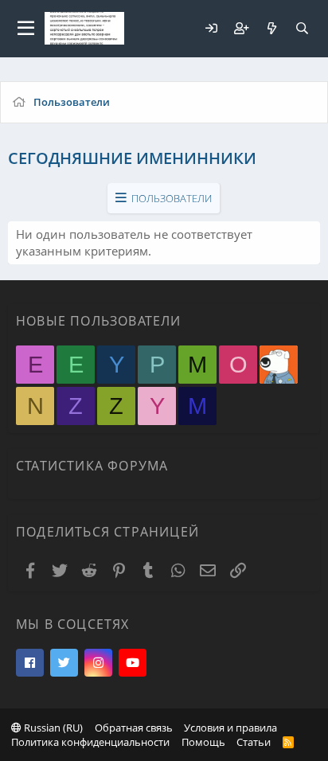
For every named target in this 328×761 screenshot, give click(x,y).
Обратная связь (134, 727)
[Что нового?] (271, 28)
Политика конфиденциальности (90, 742)
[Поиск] (302, 28)
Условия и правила (230, 727)
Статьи (253, 742)
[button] (26, 28)
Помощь (203, 742)
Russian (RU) (52, 727)
